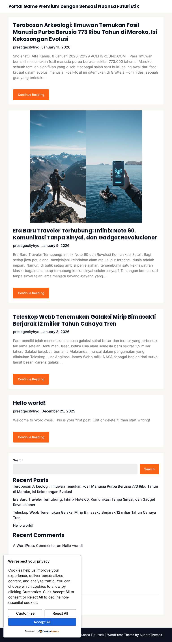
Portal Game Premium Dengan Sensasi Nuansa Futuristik (74, 6)
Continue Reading (31, 94)
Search (18, 460)
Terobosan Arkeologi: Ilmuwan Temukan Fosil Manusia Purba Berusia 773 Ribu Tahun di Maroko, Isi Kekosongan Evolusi (85, 32)
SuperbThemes (151, 635)
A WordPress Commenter (34, 545)
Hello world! (29, 403)
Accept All (42, 622)
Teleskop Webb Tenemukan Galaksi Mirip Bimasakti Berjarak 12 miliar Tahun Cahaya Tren (84, 320)
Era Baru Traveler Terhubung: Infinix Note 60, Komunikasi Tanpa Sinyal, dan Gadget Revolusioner (85, 234)
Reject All (60, 613)
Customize (25, 613)
